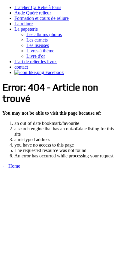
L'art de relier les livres (35, 61)
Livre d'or (35, 56)
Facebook (54, 72)
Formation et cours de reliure (41, 18)
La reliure (23, 23)
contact (21, 67)
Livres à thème (40, 50)
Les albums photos (44, 34)
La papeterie (26, 29)
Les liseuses (37, 45)
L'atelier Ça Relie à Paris (37, 7)
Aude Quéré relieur (32, 12)
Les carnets (37, 39)
